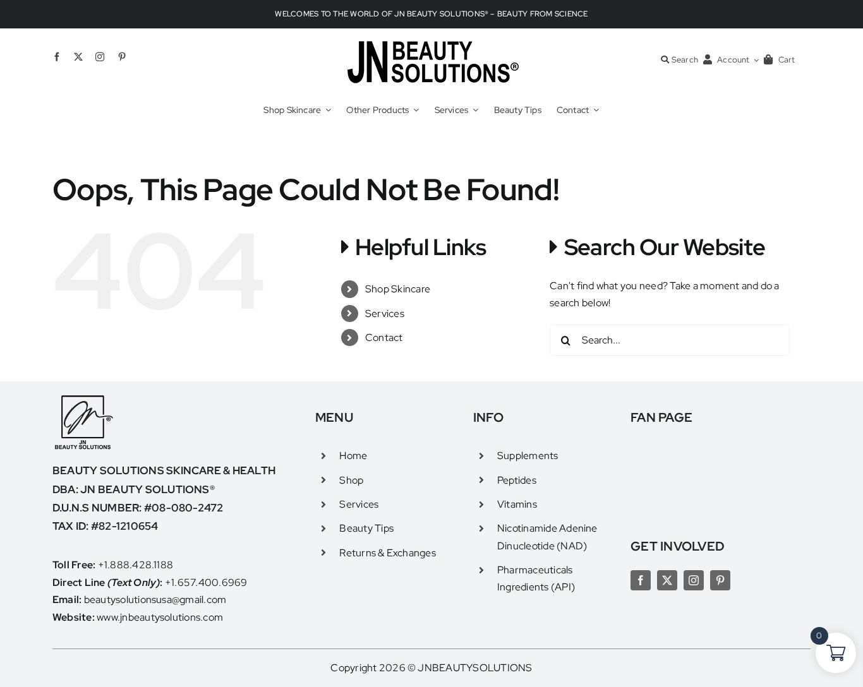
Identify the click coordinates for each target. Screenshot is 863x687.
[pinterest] (122, 56)
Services (384, 313)
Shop (351, 480)
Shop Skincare (397, 289)
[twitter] (78, 56)
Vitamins (517, 504)
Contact (384, 337)
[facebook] (56, 56)
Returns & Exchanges (387, 552)
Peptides (516, 480)
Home (353, 455)
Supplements (527, 455)
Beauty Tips (366, 528)
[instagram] (99, 56)
